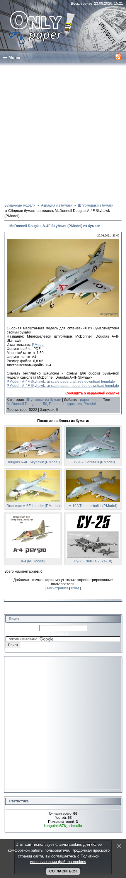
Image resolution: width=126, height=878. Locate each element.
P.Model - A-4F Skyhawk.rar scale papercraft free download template (61, 382)
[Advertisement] (63, 133)
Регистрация (57, 588)
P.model (55, 404)
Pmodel (90, 404)
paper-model (90, 400)
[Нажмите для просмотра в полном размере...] (63, 316)
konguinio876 (55, 826)
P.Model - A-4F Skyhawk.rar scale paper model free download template (63, 386)
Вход (75, 588)
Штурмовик (72, 404)
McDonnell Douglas (22, 404)
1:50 (43, 404)
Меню (14, 57)
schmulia (75, 826)
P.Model (38, 345)
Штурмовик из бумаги (43, 400)
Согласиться (63, 871)
